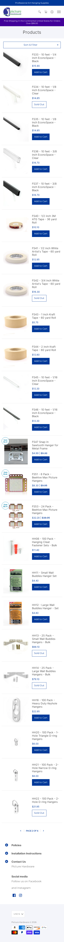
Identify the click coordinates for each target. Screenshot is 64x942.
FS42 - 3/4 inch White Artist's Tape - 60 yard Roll (46, 284)
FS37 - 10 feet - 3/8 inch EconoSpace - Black (44, 187)
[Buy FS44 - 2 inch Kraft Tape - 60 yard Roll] (16, 355)
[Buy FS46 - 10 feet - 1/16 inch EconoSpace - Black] (16, 419)
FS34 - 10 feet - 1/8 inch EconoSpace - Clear (44, 90)
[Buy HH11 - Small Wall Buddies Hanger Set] (16, 581)
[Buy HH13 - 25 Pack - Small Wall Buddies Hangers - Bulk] (16, 645)
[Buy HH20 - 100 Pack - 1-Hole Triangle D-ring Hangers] (16, 742)
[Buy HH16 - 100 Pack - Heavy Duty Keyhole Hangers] (16, 710)
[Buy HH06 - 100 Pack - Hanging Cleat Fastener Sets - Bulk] (16, 548)
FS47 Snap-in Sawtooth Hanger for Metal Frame (45, 445)
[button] (39, 12)
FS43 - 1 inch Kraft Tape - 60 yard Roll (44, 316)
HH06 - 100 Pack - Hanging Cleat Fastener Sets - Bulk (44, 542)
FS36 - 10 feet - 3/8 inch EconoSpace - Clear (44, 155)
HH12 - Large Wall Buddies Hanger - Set (45, 606)
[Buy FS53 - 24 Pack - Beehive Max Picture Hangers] (16, 516)
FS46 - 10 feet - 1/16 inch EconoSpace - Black (44, 413)
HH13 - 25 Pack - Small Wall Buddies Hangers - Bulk (43, 639)
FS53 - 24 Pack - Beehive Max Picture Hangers (44, 510)
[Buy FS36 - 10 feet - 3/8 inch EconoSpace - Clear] (16, 161)
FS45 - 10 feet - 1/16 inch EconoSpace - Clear (44, 381)
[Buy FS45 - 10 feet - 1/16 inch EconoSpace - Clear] (16, 387)
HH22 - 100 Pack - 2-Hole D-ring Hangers (45, 800)
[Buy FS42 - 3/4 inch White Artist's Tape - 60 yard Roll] (16, 290)
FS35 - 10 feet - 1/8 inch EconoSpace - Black (44, 122)
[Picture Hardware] (12, 12)
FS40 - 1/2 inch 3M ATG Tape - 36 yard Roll (44, 219)
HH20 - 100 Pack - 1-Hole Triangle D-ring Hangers (45, 736)
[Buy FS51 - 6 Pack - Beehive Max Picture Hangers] (16, 484)
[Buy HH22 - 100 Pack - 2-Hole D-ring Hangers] (16, 806)
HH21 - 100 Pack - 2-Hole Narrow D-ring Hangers (45, 768)
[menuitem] (39, 12)
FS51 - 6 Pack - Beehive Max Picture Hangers (44, 477)
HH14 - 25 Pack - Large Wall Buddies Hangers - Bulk (44, 671)
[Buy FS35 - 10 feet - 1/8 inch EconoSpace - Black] (16, 129)
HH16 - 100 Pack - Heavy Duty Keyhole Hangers (44, 703)
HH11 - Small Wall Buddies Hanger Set (44, 574)
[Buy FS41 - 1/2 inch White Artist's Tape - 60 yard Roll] (16, 258)
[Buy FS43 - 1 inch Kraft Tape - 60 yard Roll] (16, 322)
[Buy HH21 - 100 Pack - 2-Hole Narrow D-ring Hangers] (16, 774)
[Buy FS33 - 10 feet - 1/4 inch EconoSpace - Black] (16, 64)
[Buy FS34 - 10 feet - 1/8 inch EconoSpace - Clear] (16, 96)
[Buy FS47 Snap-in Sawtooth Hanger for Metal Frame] (16, 451)
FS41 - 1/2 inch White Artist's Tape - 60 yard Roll (46, 251)
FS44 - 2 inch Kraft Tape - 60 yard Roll (44, 348)
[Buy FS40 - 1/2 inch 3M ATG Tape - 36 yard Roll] (16, 225)
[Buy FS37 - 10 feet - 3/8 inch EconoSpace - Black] (16, 193)
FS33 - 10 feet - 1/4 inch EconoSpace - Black (44, 58)
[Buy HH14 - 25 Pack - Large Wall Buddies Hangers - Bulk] (16, 677)
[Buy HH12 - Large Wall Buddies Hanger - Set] (16, 613)
